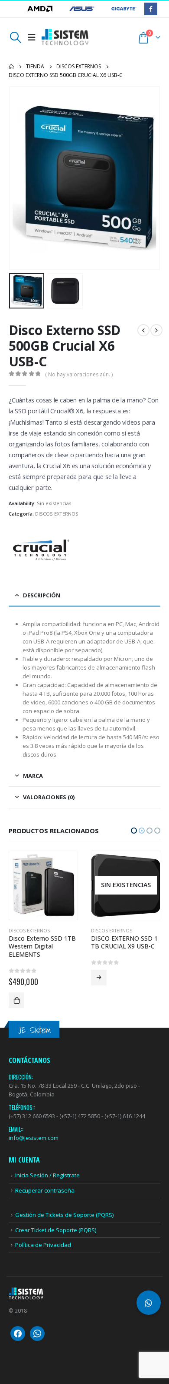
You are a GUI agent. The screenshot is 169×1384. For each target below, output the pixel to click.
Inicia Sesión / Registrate (47, 1152)
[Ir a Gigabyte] (124, 8)
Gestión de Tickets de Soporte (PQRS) (64, 1192)
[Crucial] (41, 550)
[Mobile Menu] (31, 37)
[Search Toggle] (15, 37)
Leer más (16, 977)
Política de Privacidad (43, 1222)
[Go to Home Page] (11, 66)
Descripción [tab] (41, 595)
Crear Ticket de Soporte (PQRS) (55, 1207)
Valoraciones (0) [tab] (49, 797)
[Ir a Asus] (83, 8)
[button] (19, 177)
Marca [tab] (33, 776)
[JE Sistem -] (65, 37)
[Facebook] (150, 9)
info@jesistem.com (33, 1115)
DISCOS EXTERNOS (56, 513)
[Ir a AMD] (41, 8)
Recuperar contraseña (45, 1167)
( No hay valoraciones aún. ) (79, 374)
